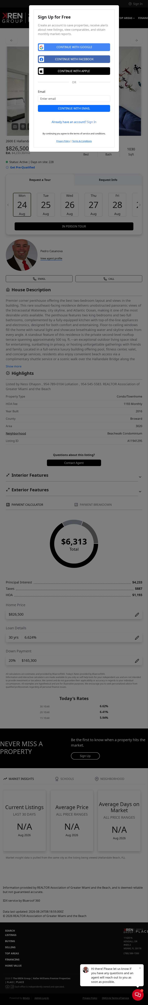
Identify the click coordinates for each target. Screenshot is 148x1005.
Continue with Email (74, 108)
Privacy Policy (63, 141)
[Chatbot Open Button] (138, 995)
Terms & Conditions (82, 141)
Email (41, 92)
